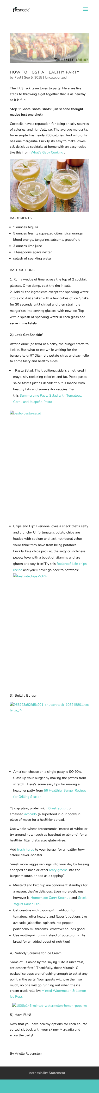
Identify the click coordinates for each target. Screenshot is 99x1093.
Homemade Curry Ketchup (50, 897)
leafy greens (58, 870)
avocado (30, 814)
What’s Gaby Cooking (47, 152)
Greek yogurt (58, 808)
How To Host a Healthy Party (45, 72)
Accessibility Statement (47, 1073)
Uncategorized (56, 77)
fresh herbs (25, 849)
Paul (17, 77)
